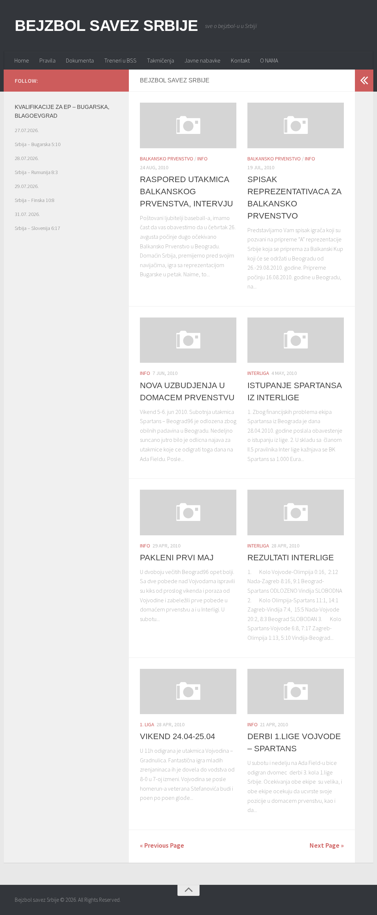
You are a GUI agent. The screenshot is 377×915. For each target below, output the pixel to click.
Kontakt (240, 60)
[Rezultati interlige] (295, 512)
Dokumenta (80, 60)
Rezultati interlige (290, 557)
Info (202, 158)
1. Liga (147, 724)
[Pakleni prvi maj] (188, 512)
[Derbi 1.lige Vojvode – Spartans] (295, 691)
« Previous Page (162, 845)
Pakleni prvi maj (177, 557)
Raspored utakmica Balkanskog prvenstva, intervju (186, 191)
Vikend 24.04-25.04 (177, 736)
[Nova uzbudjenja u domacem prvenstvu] (188, 340)
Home (21, 60)
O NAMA (269, 60)
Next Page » (327, 845)
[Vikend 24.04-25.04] (188, 691)
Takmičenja (160, 60)
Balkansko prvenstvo (166, 158)
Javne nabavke (202, 60)
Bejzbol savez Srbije (106, 25)
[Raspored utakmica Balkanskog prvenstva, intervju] (188, 125)
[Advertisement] (66, 316)
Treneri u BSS (120, 60)
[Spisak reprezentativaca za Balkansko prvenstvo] (295, 125)
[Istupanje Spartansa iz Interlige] (295, 340)
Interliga (258, 373)
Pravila (47, 60)
